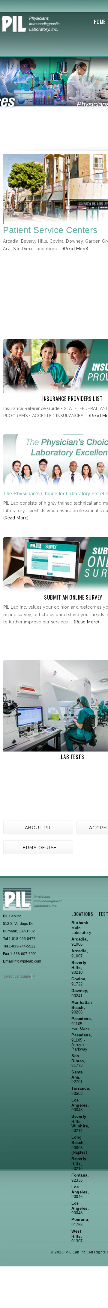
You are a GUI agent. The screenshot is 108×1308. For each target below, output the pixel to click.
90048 (80, 1105)
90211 (80, 1123)
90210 (78, 967)
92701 (77, 1077)
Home (100, 21)
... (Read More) (73, 248)
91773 (78, 1061)
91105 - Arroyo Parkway (81, 1042)
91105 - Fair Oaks (81, 1023)
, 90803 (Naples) (79, 1145)
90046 (80, 1192)
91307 (77, 1236)
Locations (81, 913)
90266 (81, 1007)
